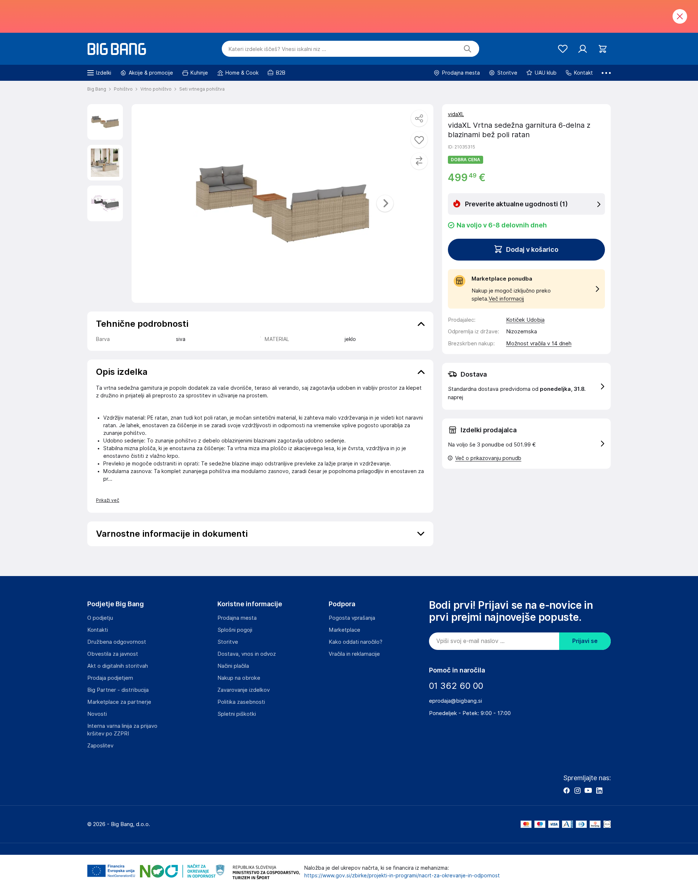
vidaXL (456, 114)
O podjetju (100, 618)
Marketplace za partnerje (119, 702)
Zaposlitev (100, 745)
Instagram (577, 790)
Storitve (227, 642)
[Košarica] (602, 49)
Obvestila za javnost (112, 654)
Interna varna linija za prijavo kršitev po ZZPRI (122, 730)
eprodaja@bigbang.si (455, 701)
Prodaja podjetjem (110, 678)
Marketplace (344, 630)
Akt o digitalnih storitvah (117, 666)
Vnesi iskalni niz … (277, 49)
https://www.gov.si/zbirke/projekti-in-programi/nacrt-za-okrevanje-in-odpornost (402, 875)
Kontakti (97, 630)
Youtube (588, 790)
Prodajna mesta (237, 618)
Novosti (97, 714)
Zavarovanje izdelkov (243, 690)
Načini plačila (233, 666)
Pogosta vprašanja (352, 618)
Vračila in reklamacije (354, 654)
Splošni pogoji (234, 630)
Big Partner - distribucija (118, 690)
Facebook (566, 790)
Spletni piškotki (236, 714)
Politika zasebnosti (241, 702)
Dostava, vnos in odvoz (246, 654)
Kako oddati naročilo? (355, 642)
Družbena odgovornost (116, 642)
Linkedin (599, 790)
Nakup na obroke (238, 678)
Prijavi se (585, 641)
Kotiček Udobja (525, 320)
